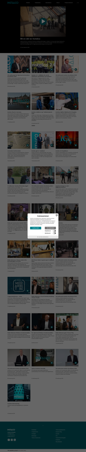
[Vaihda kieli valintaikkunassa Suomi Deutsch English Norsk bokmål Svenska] (56, 215)
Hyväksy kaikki (35, 227)
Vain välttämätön (50, 227)
